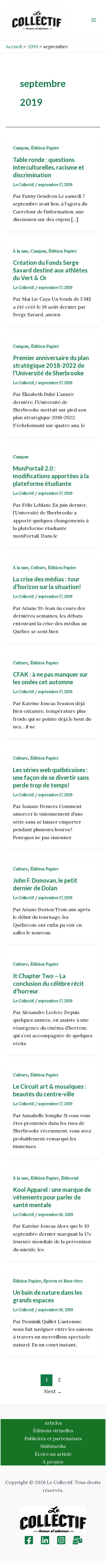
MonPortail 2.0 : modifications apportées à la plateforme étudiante (51, 476)
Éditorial (69, 1178)
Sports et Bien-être (63, 1281)
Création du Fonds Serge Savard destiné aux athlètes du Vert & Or (50, 270)
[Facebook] (29, 1540)
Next (53, 1391)
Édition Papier (45, 147)
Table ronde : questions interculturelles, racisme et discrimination (48, 167)
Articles (53, 1423)
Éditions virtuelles (53, 1430)
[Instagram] (61, 1540)
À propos (53, 1462)
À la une (20, 251)
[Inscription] (77, 1540)
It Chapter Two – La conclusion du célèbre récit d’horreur (48, 983)
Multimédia (53, 1446)
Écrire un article (53, 1454)
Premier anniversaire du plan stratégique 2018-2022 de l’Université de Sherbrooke (51, 365)
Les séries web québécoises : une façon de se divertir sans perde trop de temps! (51, 777)
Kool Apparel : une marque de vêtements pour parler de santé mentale (52, 1197)
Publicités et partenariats (53, 1438)
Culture (38, 567)
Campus (21, 147)
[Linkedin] (45, 1540)
